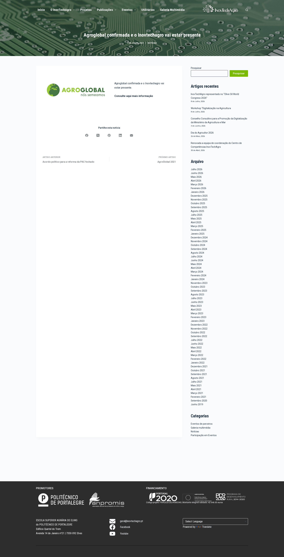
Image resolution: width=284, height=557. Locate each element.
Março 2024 (197, 271)
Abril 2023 (196, 309)
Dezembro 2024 (199, 237)
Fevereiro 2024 (198, 275)
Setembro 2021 (199, 374)
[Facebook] (86, 135)
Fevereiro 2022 (198, 359)
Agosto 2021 (197, 378)
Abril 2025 (196, 222)
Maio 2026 (196, 177)
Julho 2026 (196, 169)
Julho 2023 (196, 298)
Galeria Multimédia (172, 10)
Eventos (127, 10)
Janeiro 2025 (197, 233)
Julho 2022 (196, 340)
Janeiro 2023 (197, 321)
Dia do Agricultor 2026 (202, 132)
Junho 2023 (197, 302)
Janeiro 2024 (197, 279)
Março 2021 (197, 393)
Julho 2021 (196, 381)
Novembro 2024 (199, 241)
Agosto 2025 (197, 211)
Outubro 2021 (198, 370)
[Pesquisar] (247, 10)
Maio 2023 (196, 306)
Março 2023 (197, 313)
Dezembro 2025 (199, 195)
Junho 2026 (197, 173)
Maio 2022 (196, 347)
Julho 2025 (196, 215)
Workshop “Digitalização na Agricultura (211, 108)
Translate (207, 526)
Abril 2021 (196, 389)
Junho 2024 (197, 260)
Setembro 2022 (199, 336)
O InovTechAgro (60, 10)
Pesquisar (196, 68)
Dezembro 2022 (199, 324)
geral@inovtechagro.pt (131, 521)
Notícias (152, 43)
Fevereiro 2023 (198, 317)
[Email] (131, 135)
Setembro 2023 (199, 290)
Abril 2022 (196, 351)
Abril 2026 (196, 180)
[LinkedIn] (120, 135)
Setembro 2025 (199, 207)
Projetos (86, 10)
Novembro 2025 (199, 199)
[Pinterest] (109, 135)
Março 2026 (197, 184)
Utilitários (147, 10)
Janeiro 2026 (197, 192)
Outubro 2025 (198, 203)
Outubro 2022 (198, 332)
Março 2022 (197, 355)
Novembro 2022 (199, 328)
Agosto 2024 (197, 252)
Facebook (125, 527)
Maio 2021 (196, 385)
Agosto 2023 (197, 294)
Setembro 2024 (199, 249)
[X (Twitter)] (98, 135)
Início (41, 10)
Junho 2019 (197, 404)
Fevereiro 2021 (198, 397)
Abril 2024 (196, 268)
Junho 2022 (197, 343)
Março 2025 (197, 226)
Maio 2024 (196, 264)
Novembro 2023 (199, 283)
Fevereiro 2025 (198, 230)
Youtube (124, 533)
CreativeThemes (97, 551)
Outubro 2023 (198, 286)
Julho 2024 (196, 256)
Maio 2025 (196, 218)
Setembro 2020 (199, 400)
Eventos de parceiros (202, 423)
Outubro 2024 (198, 245)
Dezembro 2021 (199, 366)
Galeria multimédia (200, 427)
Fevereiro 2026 (198, 188)
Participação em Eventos (204, 435)
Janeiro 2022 (197, 362)
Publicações (105, 10)
